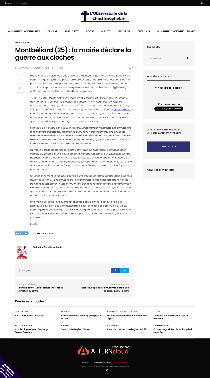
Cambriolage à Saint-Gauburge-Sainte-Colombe (32, 331)
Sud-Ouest (124, 31)
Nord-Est (51, 31)
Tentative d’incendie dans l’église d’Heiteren (170, 317)
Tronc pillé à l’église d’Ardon (75, 329)
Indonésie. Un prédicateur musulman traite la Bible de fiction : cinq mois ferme (105, 289)
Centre (90, 31)
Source (34, 223)
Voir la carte (169, 146)
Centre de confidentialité (160, 169)
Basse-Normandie (23, 325)
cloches (36, 233)
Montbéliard (48, 233)
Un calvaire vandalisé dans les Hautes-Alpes (127, 317)
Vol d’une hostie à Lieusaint (29, 315)
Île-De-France (21, 312)
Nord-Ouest (71, 31)
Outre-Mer (144, 31)
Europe (64, 325)
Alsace (156, 312)
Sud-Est (106, 31)
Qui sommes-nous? (102, 362)
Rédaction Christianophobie (32, 68)
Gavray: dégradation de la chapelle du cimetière (173, 331)
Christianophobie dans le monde (176, 31)
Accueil (8, 3)
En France (65, 312)
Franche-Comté (22, 43)
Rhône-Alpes (113, 325)
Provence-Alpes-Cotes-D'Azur (122, 312)
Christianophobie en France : (24, 31)
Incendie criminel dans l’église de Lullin (127, 329)
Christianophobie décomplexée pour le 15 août (81, 317)
